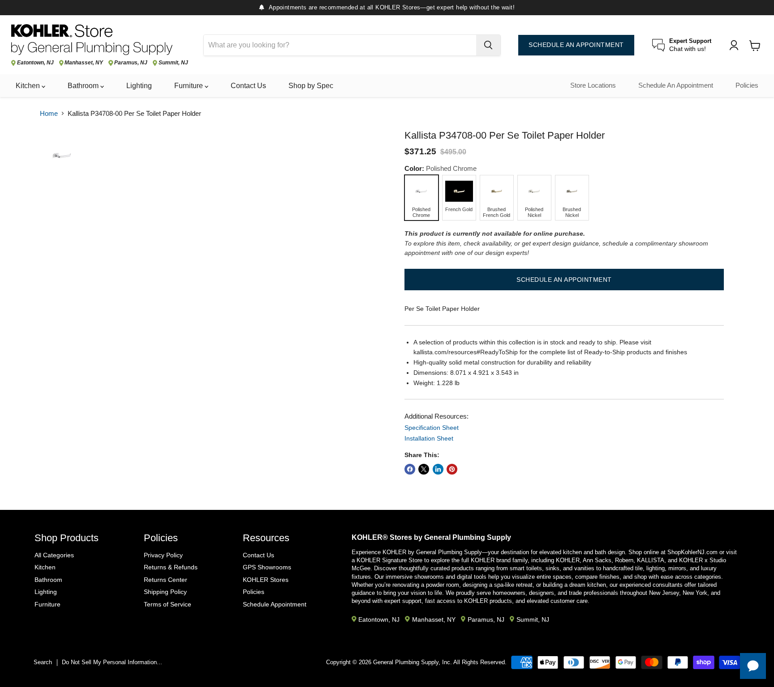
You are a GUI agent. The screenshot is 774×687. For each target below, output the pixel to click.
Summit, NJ (173, 63)
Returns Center (165, 579)
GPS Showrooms (267, 567)
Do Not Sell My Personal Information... (112, 662)
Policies (746, 85)
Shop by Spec (310, 85)
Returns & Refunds (171, 567)
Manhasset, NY (83, 63)
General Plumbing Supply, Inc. (412, 662)
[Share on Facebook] (409, 469)
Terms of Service (167, 604)
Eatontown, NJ (35, 63)
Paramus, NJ (130, 63)
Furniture (189, 85)
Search (43, 662)
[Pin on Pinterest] (452, 469)
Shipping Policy (165, 591)
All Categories (54, 555)
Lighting (139, 85)
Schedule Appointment (274, 604)
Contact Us (248, 85)
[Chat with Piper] (753, 666)
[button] (564, 279)
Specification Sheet (431, 427)
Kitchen (29, 85)
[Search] (488, 45)
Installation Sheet (428, 438)
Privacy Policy (163, 555)
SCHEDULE (576, 45)
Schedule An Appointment (675, 85)
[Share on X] (423, 469)
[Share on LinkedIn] (438, 469)
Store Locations (593, 85)
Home (49, 113)
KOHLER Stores (265, 579)
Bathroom (84, 85)
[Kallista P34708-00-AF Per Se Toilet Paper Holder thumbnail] (62, 155)
